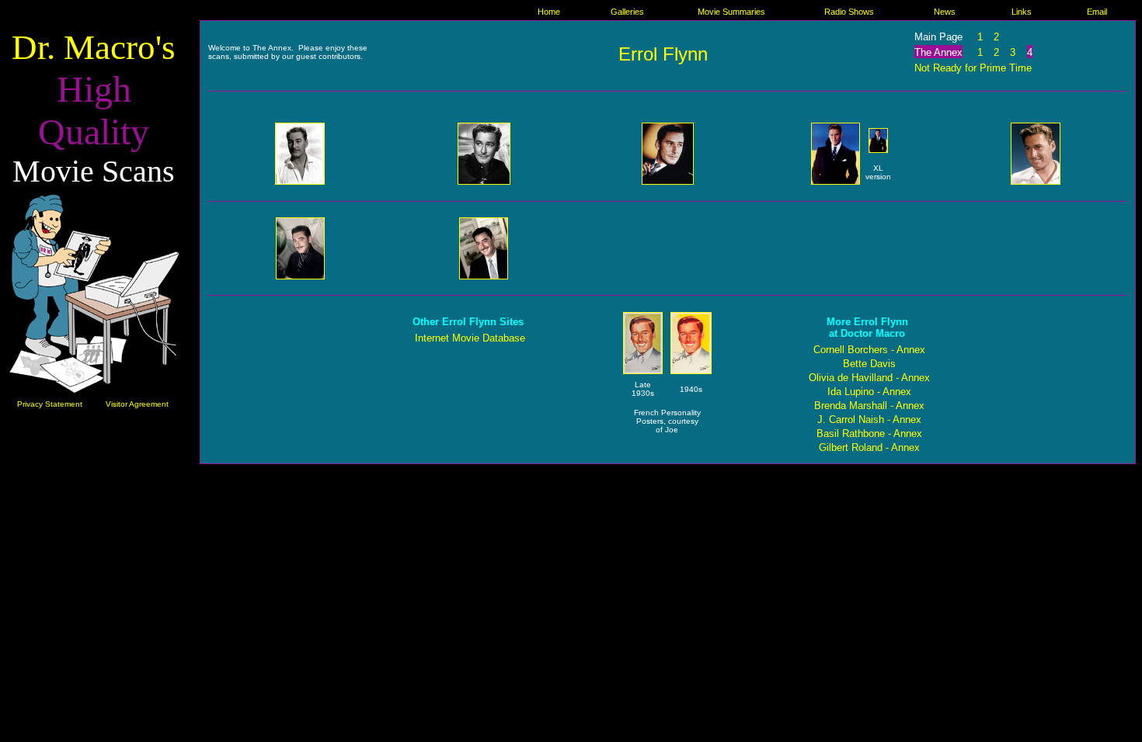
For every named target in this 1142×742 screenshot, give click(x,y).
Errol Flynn (663, 53)
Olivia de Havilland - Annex (869, 377)
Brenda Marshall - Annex (869, 405)
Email (1097, 11)
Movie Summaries (731, 11)
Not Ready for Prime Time (973, 68)
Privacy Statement (49, 404)
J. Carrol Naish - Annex (869, 419)
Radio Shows (849, 11)
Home (549, 11)
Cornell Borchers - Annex (869, 349)
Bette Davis (869, 363)
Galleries (627, 11)
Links (1021, 11)
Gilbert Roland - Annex (869, 447)
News (945, 11)
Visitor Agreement (137, 404)
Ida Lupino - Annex (869, 391)
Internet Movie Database (470, 338)
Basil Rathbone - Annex (869, 433)
